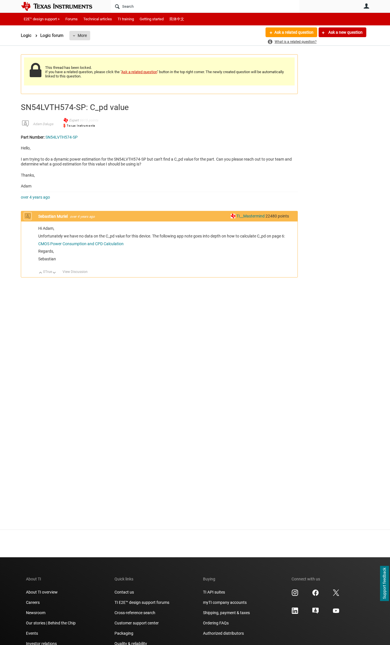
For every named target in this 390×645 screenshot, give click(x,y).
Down (54, 273)
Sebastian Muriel (53, 216)
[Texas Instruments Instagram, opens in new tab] (295, 594)
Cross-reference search (134, 612)
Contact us (124, 592)
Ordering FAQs (216, 623)
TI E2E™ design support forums (141, 602)
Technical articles (97, 19)
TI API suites (214, 592)
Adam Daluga (43, 124)
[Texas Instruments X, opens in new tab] (336, 594)
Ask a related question (293, 32)
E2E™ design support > (42, 19)
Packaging (123, 633)
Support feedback (384, 583)
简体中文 (176, 19)
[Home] (61, 6)
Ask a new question (345, 32)
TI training (126, 19)
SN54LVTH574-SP (61, 137)
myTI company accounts (225, 602)
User (366, 6)
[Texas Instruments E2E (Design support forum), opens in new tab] (315, 612)
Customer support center (136, 623)
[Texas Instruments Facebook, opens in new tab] (315, 594)
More (82, 35)
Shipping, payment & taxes (226, 612)
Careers (33, 602)
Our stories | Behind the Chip (51, 623)
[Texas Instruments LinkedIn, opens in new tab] (295, 612)
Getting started (152, 19)
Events (32, 633)
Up (40, 273)
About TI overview (42, 592)
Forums (71, 19)
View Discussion (75, 272)
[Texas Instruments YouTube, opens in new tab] (336, 612)
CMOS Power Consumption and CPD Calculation (81, 243)
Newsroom (35, 612)
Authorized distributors (223, 633)
